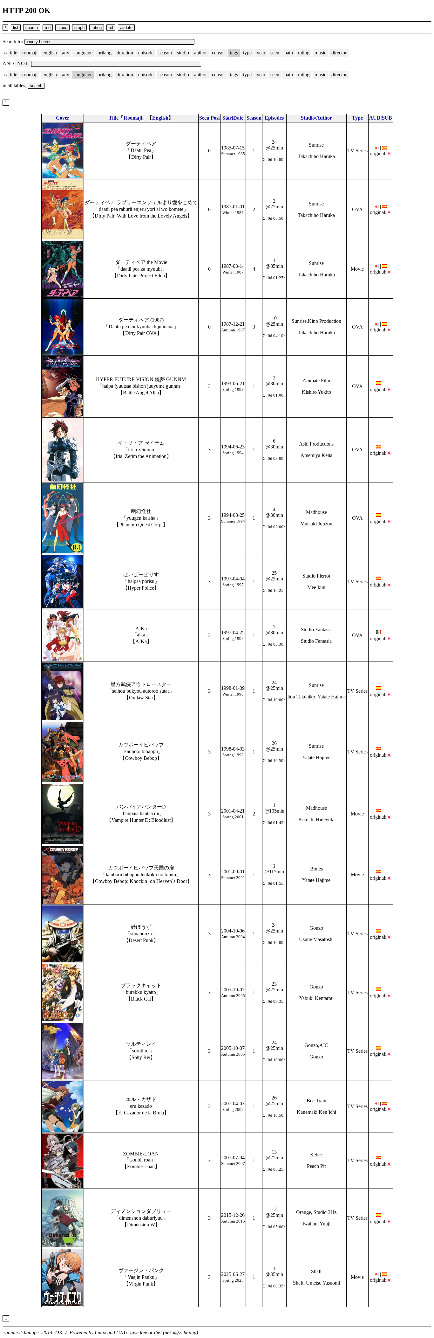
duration (125, 52)
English (160, 118)
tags (234, 52)
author (200, 52)
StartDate (232, 118)
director (339, 52)
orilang (105, 52)
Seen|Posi (209, 118)
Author (324, 118)
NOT (22, 63)
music (320, 52)
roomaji (29, 52)
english (50, 52)
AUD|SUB (380, 118)
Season (254, 118)
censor (218, 52)
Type (357, 118)
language (83, 52)
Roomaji (133, 118)
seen (274, 52)
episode (145, 52)
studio (183, 52)
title (13, 52)
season (165, 52)
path (288, 52)
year (261, 52)
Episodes (274, 118)
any (65, 52)
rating (303, 52)
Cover (62, 118)
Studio (308, 118)
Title (114, 118)
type (247, 52)
